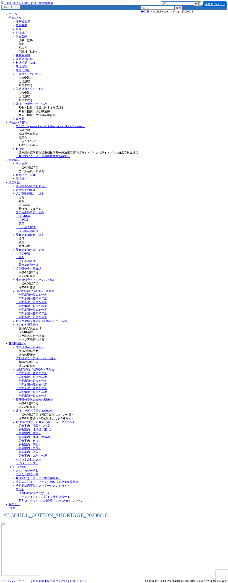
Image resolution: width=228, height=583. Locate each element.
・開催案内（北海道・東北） (34, 429)
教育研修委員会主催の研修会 (34, 399)
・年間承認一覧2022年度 (31, 302)
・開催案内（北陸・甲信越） (34, 436)
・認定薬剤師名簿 (27, 231)
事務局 (20, 118)
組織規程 (21, 32)
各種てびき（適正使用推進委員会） (38, 478)
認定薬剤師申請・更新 (30, 212)
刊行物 (20, 148)
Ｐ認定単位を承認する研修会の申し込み (41, 320)
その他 (20, 489)
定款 (18, 28)
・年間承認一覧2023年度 (31, 305)
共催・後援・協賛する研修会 (34, 410)
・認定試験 (23, 219)
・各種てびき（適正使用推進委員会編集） (43, 156)
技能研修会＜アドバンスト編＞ (36, 279)
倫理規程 (21, 66)
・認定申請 (23, 216)
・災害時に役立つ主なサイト (34, 493)
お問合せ (14, 504)
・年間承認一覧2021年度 (31, 298)
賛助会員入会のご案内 (30, 88)
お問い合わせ (78, 580)
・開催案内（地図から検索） (34, 425)
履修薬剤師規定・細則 (30, 234)
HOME (145, 11)
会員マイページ (215, 4)
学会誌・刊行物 (18, 122)
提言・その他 (17, 466)
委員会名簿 (23, 55)
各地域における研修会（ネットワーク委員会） (46, 421)
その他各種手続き (27, 324)
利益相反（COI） (27, 62)
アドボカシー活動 (27, 470)
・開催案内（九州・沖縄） (33, 455)
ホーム (13, 14)
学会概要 (21, 25)
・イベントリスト (27, 463)
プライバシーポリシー (15, 580)
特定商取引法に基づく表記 (50, 580)
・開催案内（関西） (28, 444)
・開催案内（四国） (28, 451)
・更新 (20, 223)
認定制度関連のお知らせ (31, 186)
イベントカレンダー (28, 459)
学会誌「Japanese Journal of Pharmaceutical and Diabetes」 (50, 126)
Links (12, 507)
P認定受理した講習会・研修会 (35, 290)
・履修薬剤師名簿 (27, 264)
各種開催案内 (17, 343)
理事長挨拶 (23, 21)
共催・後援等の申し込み (31, 103)
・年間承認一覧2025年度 (31, 313)
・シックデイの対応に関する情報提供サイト (44, 496)
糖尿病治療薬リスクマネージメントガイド (43, 485)
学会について (17, 17)
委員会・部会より (27, 474)
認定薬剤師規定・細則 (30, 193)
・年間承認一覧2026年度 (31, 317)
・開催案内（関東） (28, 433)
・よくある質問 (26, 227)
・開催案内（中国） (28, 448)
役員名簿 (21, 36)
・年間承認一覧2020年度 (31, 294)
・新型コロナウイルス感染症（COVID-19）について (49, 500)
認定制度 (14, 182)
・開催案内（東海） (28, 440)
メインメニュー (11, 7)
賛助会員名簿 (24, 58)
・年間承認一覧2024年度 (31, 309)
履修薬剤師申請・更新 (30, 249)
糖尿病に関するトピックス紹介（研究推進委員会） (48, 481)
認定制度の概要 (26, 189)
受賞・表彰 (23, 70)
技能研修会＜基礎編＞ (30, 268)
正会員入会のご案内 (28, 73)
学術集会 (14, 159)
